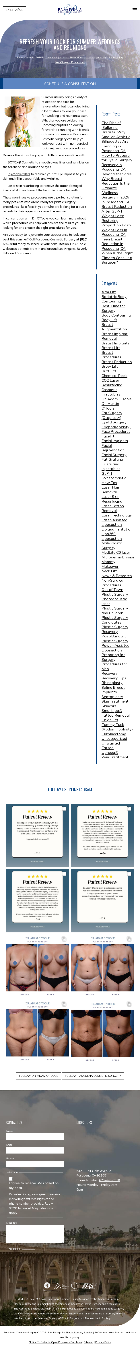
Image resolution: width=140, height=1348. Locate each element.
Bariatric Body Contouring (114, 299)
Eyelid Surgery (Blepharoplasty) (116, 424)
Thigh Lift (110, 720)
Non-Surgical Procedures (70, 62)
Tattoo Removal (116, 715)
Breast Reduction (117, 361)
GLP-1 (107, 473)
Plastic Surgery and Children (115, 610)
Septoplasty (112, 696)
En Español (14, 9)
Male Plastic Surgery (112, 545)
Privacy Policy (103, 1342)
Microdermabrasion (118, 557)
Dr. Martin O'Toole (110, 405)
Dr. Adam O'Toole (117, 399)
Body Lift (109, 319)
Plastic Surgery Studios (79, 1332)
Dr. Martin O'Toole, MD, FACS (30, 1298)
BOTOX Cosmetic (21, 162)
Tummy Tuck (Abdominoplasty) (117, 727)
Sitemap (88, 1342)
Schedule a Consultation (70, 83)
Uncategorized (114, 738)
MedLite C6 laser (116, 552)
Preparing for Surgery (113, 657)
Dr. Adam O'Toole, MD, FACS (56, 1308)
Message (11, 1222)
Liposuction (112, 538)
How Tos (109, 482)
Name (9, 1131)
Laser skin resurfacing (23, 186)
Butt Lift (109, 371)
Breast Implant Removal (115, 336)
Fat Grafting (112, 459)
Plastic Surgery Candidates (115, 619)
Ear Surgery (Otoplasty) (112, 415)
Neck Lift (109, 571)
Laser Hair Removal (110, 489)
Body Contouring (116, 315)
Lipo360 (109, 533)
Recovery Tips (114, 678)
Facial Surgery (114, 454)
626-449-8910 (109, 1180)
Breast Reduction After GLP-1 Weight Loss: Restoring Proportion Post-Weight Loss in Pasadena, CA (117, 220)
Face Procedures (116, 431)
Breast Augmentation (114, 326)
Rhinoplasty (112, 682)
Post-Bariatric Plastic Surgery (115, 638)
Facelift (108, 436)
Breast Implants (115, 343)
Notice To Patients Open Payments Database (55, 1342)
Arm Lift (109, 292)
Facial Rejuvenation (113, 447)
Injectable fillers (19, 174)
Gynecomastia (114, 478)
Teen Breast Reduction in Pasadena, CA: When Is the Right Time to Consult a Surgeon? (117, 251)
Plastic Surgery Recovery (115, 629)
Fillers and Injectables (82, 57)
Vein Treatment (115, 757)
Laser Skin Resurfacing (109, 57)
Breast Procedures (111, 354)
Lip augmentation (117, 529)
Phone (10, 1158)
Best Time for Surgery (113, 308)
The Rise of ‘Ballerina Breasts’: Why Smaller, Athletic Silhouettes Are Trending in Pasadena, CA (116, 136)
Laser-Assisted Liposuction (114, 522)
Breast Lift (111, 347)
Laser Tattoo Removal (113, 508)
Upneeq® (110, 752)
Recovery (110, 673)
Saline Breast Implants (113, 689)
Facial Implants (115, 440)
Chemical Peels (114, 375)
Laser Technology (117, 515)
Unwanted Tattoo (111, 745)
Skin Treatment (115, 701)
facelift (33, 207)
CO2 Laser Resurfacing (112, 382)
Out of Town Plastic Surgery (115, 592)
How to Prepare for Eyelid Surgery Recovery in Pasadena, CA (117, 162)
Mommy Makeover (110, 564)
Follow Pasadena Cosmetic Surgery (93, 1075)
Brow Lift (110, 366)
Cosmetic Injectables (57, 57)
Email (9, 1144)
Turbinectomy (114, 734)
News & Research (117, 575)
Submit (14, 1249)
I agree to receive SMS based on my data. (34, 1185)
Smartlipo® (112, 710)
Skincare (109, 706)
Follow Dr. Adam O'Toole (38, 1075)
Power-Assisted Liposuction (115, 647)
